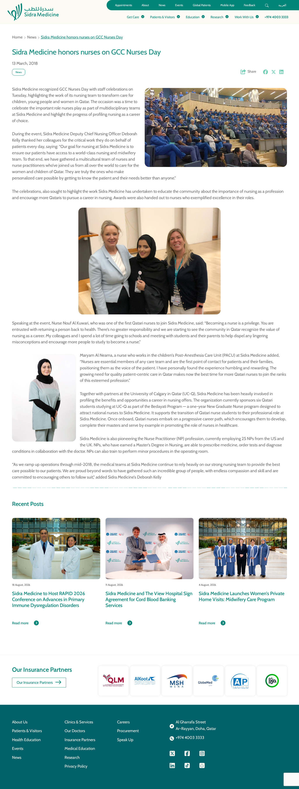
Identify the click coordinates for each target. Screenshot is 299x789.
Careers (123, 722)
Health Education (26, 739)
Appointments (123, 5)
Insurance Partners (80, 739)
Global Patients (202, 5)
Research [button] (217, 17)
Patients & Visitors (27, 730)
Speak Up (125, 739)
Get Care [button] (133, 17)
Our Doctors (75, 730)
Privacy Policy (76, 766)
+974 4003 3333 (276, 17)
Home (17, 37)
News (162, 5)
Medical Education (80, 748)
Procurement (128, 730)
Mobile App (227, 5)
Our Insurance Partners (35, 682)
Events (179, 5)
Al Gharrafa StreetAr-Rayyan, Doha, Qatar (196, 725)
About (145, 5)
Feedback (249, 5)
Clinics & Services (79, 722)
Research (72, 757)
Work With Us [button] (244, 17)
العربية (282, 5)
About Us (19, 722)
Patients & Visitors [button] (162, 17)
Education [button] (192, 17)
